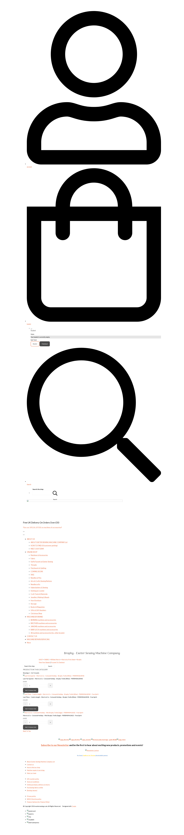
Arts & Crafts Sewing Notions (41, 581)
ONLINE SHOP (32, 552)
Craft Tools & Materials (39, 594)
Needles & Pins (36, 578)
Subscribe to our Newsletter (55, 745)
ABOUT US (31, 539)
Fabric (33, 558)
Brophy (79, 659)
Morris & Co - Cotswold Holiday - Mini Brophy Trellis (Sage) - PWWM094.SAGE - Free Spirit (52, 715)
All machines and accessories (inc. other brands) (47, 633)
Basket (35, 344)
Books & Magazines (38, 607)
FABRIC (46, 659)
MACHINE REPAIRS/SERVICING (38, 639)
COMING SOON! (37, 571)
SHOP (41, 659)
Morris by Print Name (68, 659)
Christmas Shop (36, 613)
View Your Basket (44, 662)
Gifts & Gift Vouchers (38, 610)
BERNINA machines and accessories (43, 620)
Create (74, 806)
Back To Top (27, 731)
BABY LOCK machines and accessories (44, 630)
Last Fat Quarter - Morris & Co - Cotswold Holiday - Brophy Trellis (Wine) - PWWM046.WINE (53, 679)
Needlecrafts (35, 584)
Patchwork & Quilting (38, 568)
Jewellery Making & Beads (40, 597)
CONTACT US (32, 636)
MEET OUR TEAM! (37, 549)
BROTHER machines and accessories (44, 623)
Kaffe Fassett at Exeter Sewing (42, 562)
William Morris (55, 659)
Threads (34, 565)
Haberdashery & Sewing (39, 587)
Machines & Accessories (39, 555)
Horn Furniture (36, 600)
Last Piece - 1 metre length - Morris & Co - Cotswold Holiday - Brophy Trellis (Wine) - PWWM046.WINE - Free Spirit (60, 697)
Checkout (45, 344)
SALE (32, 575)
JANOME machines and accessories (43, 626)
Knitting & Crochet (37, 591)
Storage (34, 604)
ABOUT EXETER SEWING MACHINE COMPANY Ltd (49, 542)
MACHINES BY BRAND (35, 617)
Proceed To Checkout (58, 662)
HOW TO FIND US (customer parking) (44, 545)
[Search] (55, 493)
